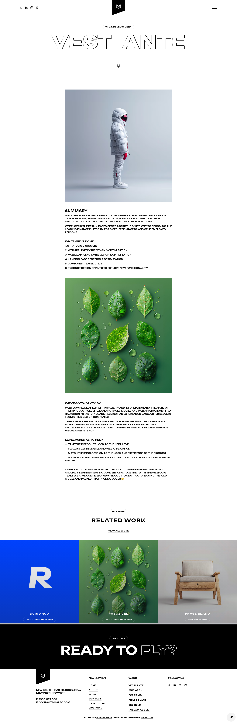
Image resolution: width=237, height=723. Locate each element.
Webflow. (147, 717)
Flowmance (104, 717)
